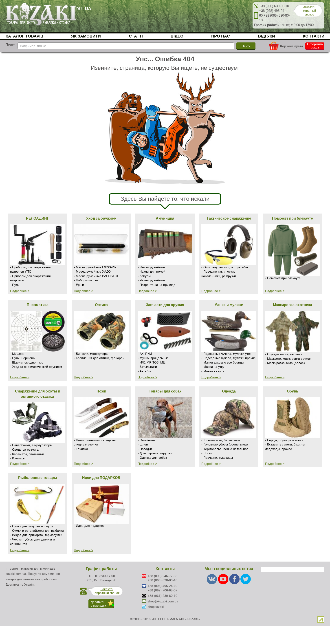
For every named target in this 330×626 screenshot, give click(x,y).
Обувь (292, 391)
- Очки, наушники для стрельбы (224, 267)
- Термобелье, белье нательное (225, 449)
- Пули (15, 285)
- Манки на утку (212, 366)
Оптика (101, 305)
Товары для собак (165, 391)
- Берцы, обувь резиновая (284, 440)
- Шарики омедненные (26, 362)
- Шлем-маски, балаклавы (220, 440)
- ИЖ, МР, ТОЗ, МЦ (151, 362)
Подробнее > (19, 291)
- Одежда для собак (152, 457)
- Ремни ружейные (151, 267)
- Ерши (79, 285)
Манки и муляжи (228, 305)
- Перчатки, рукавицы (217, 457)
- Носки (206, 453)
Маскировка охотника (292, 305)
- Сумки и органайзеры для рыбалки (37, 530)
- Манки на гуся (212, 371)
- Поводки (145, 449)
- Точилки (81, 449)
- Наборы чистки (86, 280)
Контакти (313, 36)
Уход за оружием (101, 218)
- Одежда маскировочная (283, 354)
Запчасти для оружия (165, 305)
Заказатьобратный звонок (309, 10)
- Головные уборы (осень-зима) (224, 444)
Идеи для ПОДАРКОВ (101, 478)
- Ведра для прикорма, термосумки (36, 535)
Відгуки (266, 36)
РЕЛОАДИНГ (37, 218)
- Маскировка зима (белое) (285, 363)
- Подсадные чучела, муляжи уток (226, 353)
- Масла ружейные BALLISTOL (96, 276)
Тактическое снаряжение (229, 218)
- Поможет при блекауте (283, 278)
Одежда (229, 391)
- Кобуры (144, 276)
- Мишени (17, 353)
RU (79, 9)
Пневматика (37, 305)
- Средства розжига (24, 449)
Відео (177, 36)
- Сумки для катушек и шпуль (31, 526)
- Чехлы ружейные (151, 280)
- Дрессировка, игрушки (155, 453)
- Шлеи (143, 444)
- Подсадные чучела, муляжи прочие (228, 358)
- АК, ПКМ (145, 353)
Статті (136, 36)
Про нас (220, 36)
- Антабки (145, 371)
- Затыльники (147, 366)
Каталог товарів (24, 36)
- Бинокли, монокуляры (91, 353)
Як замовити (86, 36)
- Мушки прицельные (153, 358)
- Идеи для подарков (89, 525)
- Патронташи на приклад (156, 285)
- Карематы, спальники (27, 454)
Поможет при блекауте (292, 218)
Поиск (10, 44)
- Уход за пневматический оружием (36, 366)
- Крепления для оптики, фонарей (99, 358)
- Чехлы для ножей (151, 271)
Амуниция (165, 218)
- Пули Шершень (22, 358)
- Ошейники (146, 440)
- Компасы (17, 458)
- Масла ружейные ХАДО (92, 271)
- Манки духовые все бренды (222, 362)
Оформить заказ (315, 45)
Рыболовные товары (37, 478)
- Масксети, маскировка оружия (288, 358)
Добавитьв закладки (98, 603)
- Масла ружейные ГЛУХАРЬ (95, 267)
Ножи (101, 391)
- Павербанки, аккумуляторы (31, 445)
